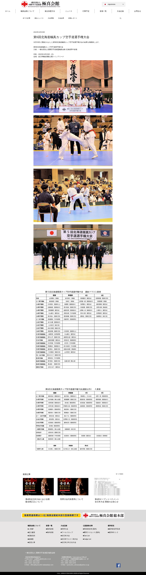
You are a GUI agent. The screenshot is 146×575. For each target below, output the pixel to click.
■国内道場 (49, 529)
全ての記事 (26, 18)
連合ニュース (39, 18)
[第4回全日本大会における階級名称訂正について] (38, 486)
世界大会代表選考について (71, 499)
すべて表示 (119, 474)
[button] (120, 18)
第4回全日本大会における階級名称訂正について (37, 500)
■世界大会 (64, 529)
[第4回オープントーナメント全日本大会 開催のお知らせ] (107, 486)
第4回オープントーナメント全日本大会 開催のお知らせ (107, 500)
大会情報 (51, 18)
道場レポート (72, 18)
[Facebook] (118, 565)
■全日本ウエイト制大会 (69, 539)
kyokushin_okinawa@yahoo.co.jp (78, 565)
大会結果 (61, 18)
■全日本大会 (65, 536)
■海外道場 (49, 532)
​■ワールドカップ (67, 532)
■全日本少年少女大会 (68, 542)
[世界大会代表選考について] (73, 486)
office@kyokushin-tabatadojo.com (41, 565)
